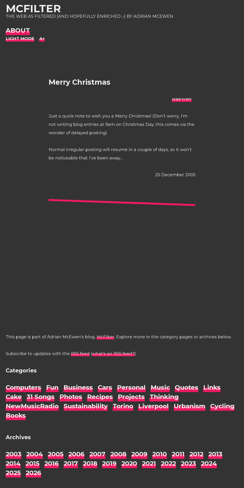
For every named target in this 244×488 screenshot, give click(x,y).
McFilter (33, 8)
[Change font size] (42, 39)
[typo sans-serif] (182, 99)
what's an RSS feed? (113, 353)
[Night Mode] (20, 39)
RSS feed (80, 353)
